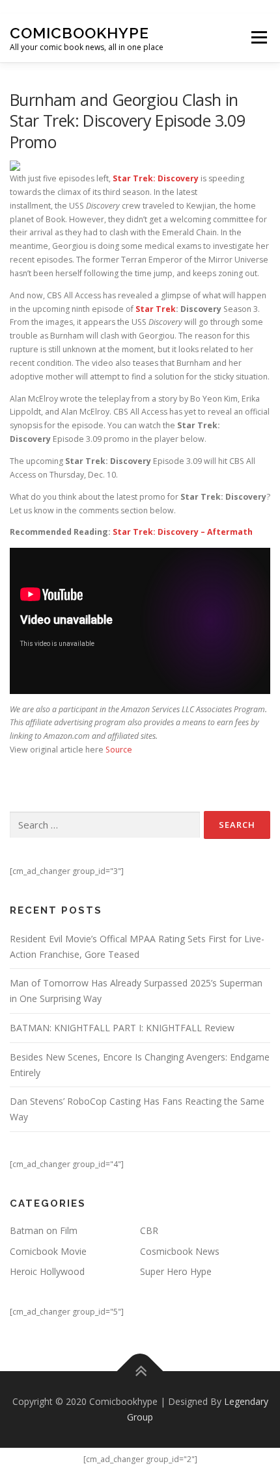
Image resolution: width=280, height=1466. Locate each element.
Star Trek (155, 309)
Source (118, 749)
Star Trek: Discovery (156, 178)
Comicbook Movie (48, 1251)
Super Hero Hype (176, 1271)
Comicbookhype (79, 33)
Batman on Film (43, 1230)
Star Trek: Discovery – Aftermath (183, 531)
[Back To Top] (140, 1371)
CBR (149, 1230)
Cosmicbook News (179, 1251)
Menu (258, 38)
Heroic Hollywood (47, 1271)
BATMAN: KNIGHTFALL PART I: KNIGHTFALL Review (122, 1028)
